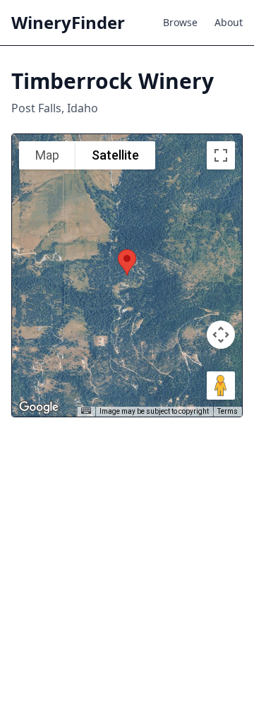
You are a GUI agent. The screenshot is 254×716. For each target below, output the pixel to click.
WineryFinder (68, 22)
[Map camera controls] (221, 335)
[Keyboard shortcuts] (86, 410)
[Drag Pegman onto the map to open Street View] (221, 385)
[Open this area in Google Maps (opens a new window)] (39, 407)
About (228, 22)
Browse (180, 22)
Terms (227, 411)
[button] (127, 262)
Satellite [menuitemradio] (115, 155)
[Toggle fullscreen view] (221, 155)
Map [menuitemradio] (47, 155)
